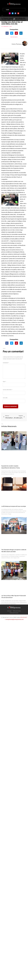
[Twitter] (12, 13)
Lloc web (5, 397)
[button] (7, 33)
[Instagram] (10, 13)
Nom (4, 381)
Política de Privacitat (14, 612)
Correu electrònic (7, 389)
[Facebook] (15, 13)
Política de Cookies (17, 611)
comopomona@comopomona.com (14, 619)
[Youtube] (18, 13)
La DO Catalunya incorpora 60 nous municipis (13, 506)
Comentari (6, 362)
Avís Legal (9, 611)
